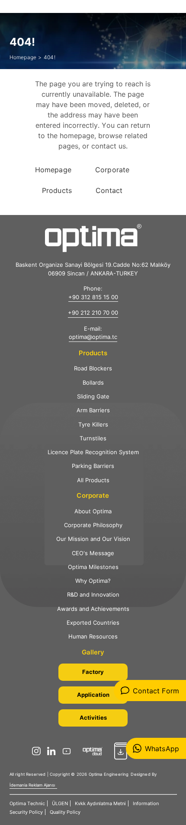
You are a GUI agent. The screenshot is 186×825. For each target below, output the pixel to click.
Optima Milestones (93, 566)
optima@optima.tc (93, 336)
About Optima (93, 511)
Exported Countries (93, 622)
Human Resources (93, 636)
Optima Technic (27, 803)
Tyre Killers (93, 424)
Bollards (93, 382)
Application (93, 694)
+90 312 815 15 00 (93, 297)
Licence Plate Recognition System (93, 452)
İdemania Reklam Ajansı (32, 785)
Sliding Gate (93, 396)
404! (49, 57)
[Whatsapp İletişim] (156, 748)
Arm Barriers (93, 410)
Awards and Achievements (93, 608)
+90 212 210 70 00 (93, 312)
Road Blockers (93, 368)
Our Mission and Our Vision (93, 538)
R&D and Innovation (93, 594)
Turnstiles (93, 438)
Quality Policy (65, 812)
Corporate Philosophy (93, 525)
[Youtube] (68, 751)
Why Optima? (93, 580)
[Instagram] (38, 751)
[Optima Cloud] (94, 751)
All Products (93, 480)
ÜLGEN (60, 803)
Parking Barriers (93, 465)
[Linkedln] (53, 751)
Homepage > (26, 57)
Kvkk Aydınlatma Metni (100, 803)
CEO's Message (93, 553)
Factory (93, 671)
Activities (93, 717)
